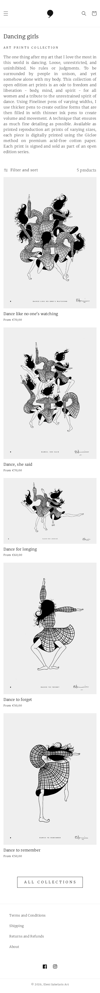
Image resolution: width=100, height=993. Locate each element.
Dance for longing (20, 549)
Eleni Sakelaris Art (56, 984)
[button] (6, 13)
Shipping (16, 926)
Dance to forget (17, 699)
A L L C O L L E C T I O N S (50, 882)
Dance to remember (21, 850)
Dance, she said (17, 464)
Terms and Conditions (27, 915)
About (14, 947)
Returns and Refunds (26, 936)
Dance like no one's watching (30, 313)
